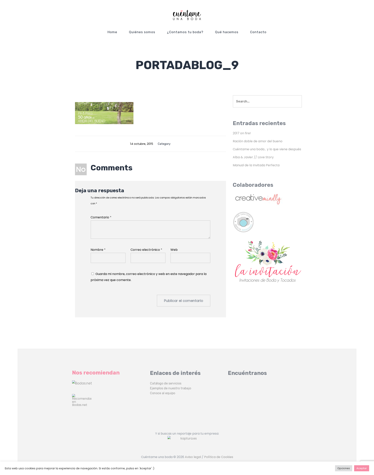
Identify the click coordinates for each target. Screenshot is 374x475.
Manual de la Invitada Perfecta (256, 165)
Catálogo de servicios (165, 383)
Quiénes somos (142, 32)
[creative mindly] (267, 198)
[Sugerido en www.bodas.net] (109, 404)
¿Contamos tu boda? (185, 32)
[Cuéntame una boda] (187, 15)
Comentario (101, 217)
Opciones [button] (343, 468)
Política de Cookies (218, 457)
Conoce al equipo (162, 393)
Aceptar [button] (361, 468)
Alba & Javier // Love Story (253, 157)
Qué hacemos (226, 32)
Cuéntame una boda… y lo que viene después (267, 149)
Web (174, 249)
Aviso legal (193, 457)
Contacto (258, 32)
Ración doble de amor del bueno (257, 141)
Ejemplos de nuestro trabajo (170, 388)
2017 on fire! (242, 133)
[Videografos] (109, 383)
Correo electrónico (146, 249)
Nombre (98, 249)
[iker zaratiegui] (267, 222)
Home (112, 32)
